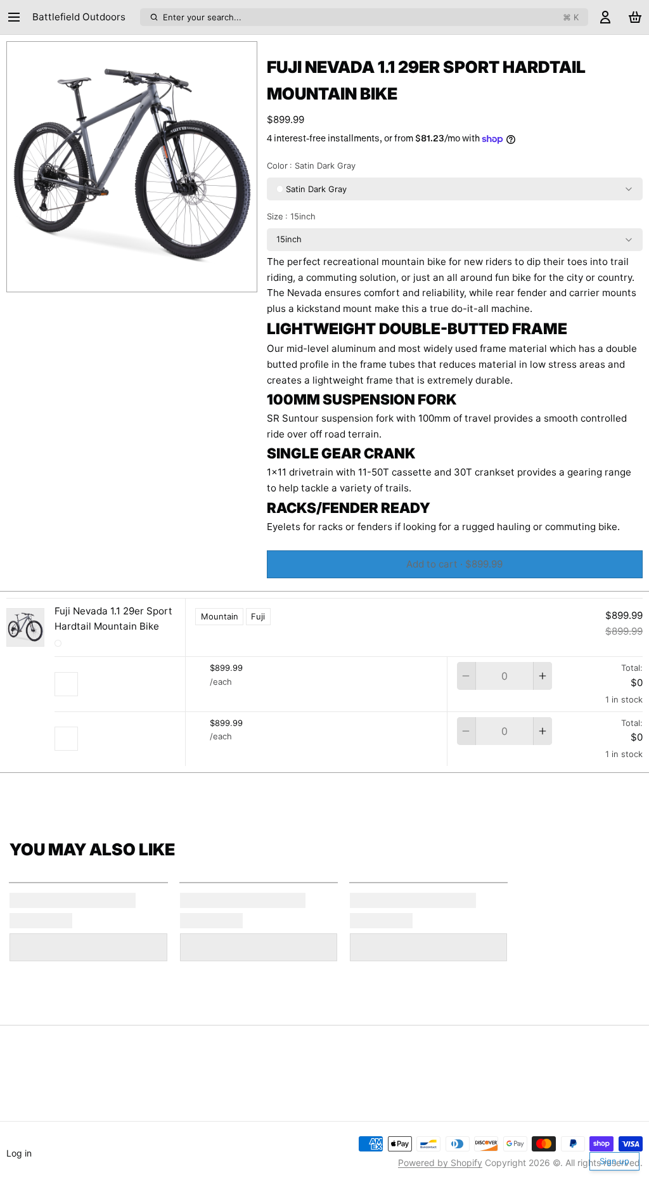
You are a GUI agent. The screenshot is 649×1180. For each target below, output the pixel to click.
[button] (455, 564)
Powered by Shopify (440, 1162)
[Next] (159, 278)
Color (311, 165)
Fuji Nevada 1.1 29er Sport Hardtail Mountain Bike (113, 619)
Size (291, 216)
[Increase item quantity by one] (543, 676)
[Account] (605, 17)
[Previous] (104, 278)
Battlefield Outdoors (78, 17)
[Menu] (17, 17)
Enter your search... (371, 17)
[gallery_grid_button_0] (122, 279)
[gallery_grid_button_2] (146, 279)
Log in (19, 1153)
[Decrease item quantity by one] (466, 676)
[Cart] (635, 17)
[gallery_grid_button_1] (136, 279)
